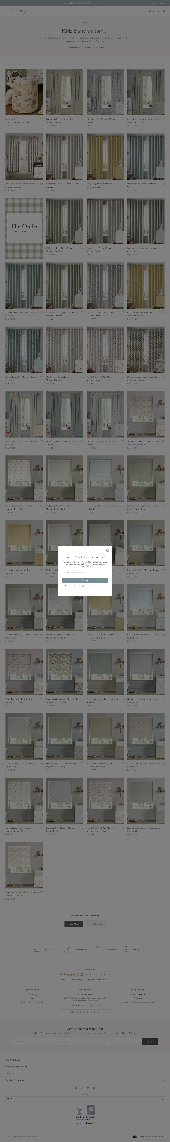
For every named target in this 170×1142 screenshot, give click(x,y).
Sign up (85, 580)
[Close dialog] (107, 550)
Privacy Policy (85, 566)
